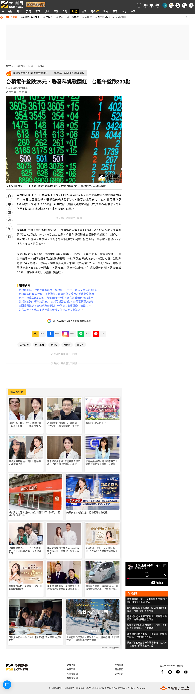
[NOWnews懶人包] (171, 5)
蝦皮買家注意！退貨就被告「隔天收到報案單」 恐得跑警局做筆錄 (34, 513)
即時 (19, 11)
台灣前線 (74, 17)
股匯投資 (40, 66)
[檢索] (184, 5)
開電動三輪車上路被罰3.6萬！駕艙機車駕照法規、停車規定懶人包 (102, 587)
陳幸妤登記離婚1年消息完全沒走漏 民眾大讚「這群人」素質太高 (63, 462)
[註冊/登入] (191, 5)
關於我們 (119, 669)
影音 (105, 11)
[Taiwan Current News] (164, 5)
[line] (151, 5)
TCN (61, 17)
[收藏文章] (9, 237)
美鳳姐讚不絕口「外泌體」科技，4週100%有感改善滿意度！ (102, 549)
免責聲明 (71, 669)
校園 (133, 11)
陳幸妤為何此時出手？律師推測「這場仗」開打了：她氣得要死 (25, 424)
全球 (65, 11)
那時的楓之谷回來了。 (97, 423)
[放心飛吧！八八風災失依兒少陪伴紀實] (35, 4)
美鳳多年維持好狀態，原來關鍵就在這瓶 (86, 512)
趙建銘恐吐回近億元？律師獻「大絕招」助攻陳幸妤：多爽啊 (63, 424)
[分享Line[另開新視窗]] (9, 204)
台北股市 (39, 344)
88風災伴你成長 (31, 17)
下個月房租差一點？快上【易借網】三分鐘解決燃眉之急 (35, 638)
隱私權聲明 (72, 673)
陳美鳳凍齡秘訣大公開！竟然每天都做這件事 (25, 462)
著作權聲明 (72, 678)
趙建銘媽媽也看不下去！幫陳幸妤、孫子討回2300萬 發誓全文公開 (25, 551)
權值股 (54, 344)
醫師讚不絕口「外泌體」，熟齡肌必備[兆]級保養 (25, 587)
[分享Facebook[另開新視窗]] (9, 196)
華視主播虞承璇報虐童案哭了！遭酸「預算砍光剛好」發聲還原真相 (101, 462)
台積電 (67, 344)
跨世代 (49, 17)
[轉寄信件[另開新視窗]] (9, 212)
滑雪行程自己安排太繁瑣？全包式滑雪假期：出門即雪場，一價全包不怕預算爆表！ (92, 638)
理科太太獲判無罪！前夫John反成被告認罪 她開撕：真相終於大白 (63, 551)
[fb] (139, 5)
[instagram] (145, 5)
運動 (56, 11)
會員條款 (119, 665)
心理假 (88, 17)
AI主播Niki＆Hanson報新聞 (112, 17)
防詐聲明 (71, 665)
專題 (37, 11)
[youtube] (157, 5)
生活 (84, 11)
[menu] (3, 11)
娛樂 (47, 11)
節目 (114, 11)
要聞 (28, 11)
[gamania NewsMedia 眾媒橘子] (174, 688)
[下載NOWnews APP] (177, 5)
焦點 (10, 11)
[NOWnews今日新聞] (12, 4)
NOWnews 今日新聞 (16, 66)
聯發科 (80, 344)
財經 (74, 11)
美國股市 (24, 344)
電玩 (93, 11)
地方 (124, 11)
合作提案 (119, 673)
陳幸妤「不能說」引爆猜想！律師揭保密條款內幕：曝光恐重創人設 (63, 587)
